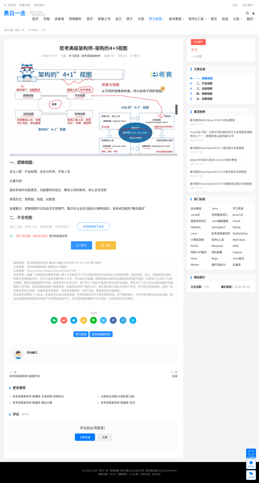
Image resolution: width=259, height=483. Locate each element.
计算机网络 (197, 239)
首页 (35, 19)
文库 (141, 19)
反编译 (237, 264)
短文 (214, 19)
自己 (118, 19)
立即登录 (85, 437)
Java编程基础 (220, 220)
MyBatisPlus (240, 233)
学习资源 (155, 19)
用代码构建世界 (58, 235)
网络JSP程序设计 (200, 252)
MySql (236, 227)
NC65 (194, 245)
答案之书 (104, 19)
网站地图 (114, 470)
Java (215, 208)
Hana (194, 258)
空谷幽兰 (32, 352)
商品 (225, 19)
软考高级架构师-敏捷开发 (24, 376)
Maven (195, 264)
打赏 (105, 245)
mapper (237, 252)
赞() (135, 55)
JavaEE (195, 214)
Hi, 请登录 (10, 5)
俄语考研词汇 (199, 220)
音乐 (89, 19)
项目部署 (217, 252)
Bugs (215, 258)
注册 (104, 437)
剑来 (174, 376)
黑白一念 (15, 13)
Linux (194, 233)
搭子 (129, 19)
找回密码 (39, 5)
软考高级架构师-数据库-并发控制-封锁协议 (38, 396)
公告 (236, 19)
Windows (217, 245)
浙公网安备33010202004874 (161, 470)
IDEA (236, 245)
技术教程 (175, 19)
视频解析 (75, 19)
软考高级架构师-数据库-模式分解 (32, 402)
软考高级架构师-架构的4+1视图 (93, 48)
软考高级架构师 (91, 55)
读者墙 (59, 19)
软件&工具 (196, 19)
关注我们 (247, 5)
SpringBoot (218, 227)
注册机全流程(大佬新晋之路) (118, 396)
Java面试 (238, 258)
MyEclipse (239, 239)
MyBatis (196, 227)
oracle (236, 220)
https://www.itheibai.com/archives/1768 (51, 270)
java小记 (238, 214)
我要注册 (25, 5)
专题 (46, 19)
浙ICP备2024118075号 (132, 470)
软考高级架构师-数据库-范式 (118, 402)
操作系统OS (219, 264)
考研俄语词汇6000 (221, 214)
